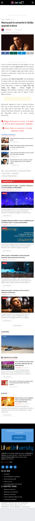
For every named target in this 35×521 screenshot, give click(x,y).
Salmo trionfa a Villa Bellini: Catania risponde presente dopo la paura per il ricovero (15, 256)
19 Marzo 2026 (14, 149)
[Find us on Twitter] (7, 467)
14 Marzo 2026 (14, 156)
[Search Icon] (33, 2)
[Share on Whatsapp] (14, 53)
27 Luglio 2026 (13, 386)
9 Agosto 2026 (12, 294)
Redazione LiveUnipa (10, 494)
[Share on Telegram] (22, 53)
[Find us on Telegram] (11, 467)
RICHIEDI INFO (19, 437)
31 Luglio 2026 (26, 367)
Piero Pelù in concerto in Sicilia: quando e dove (18, 129)
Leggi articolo (8, 215)
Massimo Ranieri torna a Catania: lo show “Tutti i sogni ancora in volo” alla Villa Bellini (21, 161)
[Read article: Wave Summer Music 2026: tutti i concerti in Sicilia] (5, 140)
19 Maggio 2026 (14, 142)
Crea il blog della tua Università (13, 484)
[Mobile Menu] (2, 2)
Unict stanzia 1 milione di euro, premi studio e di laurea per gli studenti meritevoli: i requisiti (21, 382)
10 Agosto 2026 (12, 259)
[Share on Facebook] (5, 53)
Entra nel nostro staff (10, 479)
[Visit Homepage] (17, 2)
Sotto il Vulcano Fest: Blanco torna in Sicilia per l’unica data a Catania (22, 153)
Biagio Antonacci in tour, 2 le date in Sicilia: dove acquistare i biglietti (17, 122)
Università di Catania (6, 363)
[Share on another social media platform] (30, 53)
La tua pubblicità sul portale (12, 476)
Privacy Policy (26, 507)
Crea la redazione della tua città (13, 497)
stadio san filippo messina (9, 176)
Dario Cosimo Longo (7, 190)
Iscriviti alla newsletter (10, 499)
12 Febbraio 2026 (15, 165)
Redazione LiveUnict (9, 489)
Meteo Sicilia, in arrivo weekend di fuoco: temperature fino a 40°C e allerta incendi (24, 399)
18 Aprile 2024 (18, 29)
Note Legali (6, 462)
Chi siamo (6, 474)
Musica (13, 19)
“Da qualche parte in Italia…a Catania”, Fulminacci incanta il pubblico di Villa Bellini (17, 187)
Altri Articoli (17, 325)
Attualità (8, 19)
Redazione (9, 29)
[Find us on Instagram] (15, 467)
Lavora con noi (8, 481)
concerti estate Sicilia (24, 171)
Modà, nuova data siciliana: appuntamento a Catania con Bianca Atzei (21, 146)
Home (2, 19)
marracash (15, 173)
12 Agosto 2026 (12, 224)
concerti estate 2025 (11, 171)
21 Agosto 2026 (26, 404)
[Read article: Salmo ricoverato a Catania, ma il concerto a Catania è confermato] (17, 305)
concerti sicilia (6, 173)
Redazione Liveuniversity (11, 492)
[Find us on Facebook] (3, 467)
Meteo (4, 398)
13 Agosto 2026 (17, 190)
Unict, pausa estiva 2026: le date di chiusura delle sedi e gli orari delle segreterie (24, 363)
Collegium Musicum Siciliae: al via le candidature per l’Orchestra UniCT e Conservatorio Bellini (17, 221)
